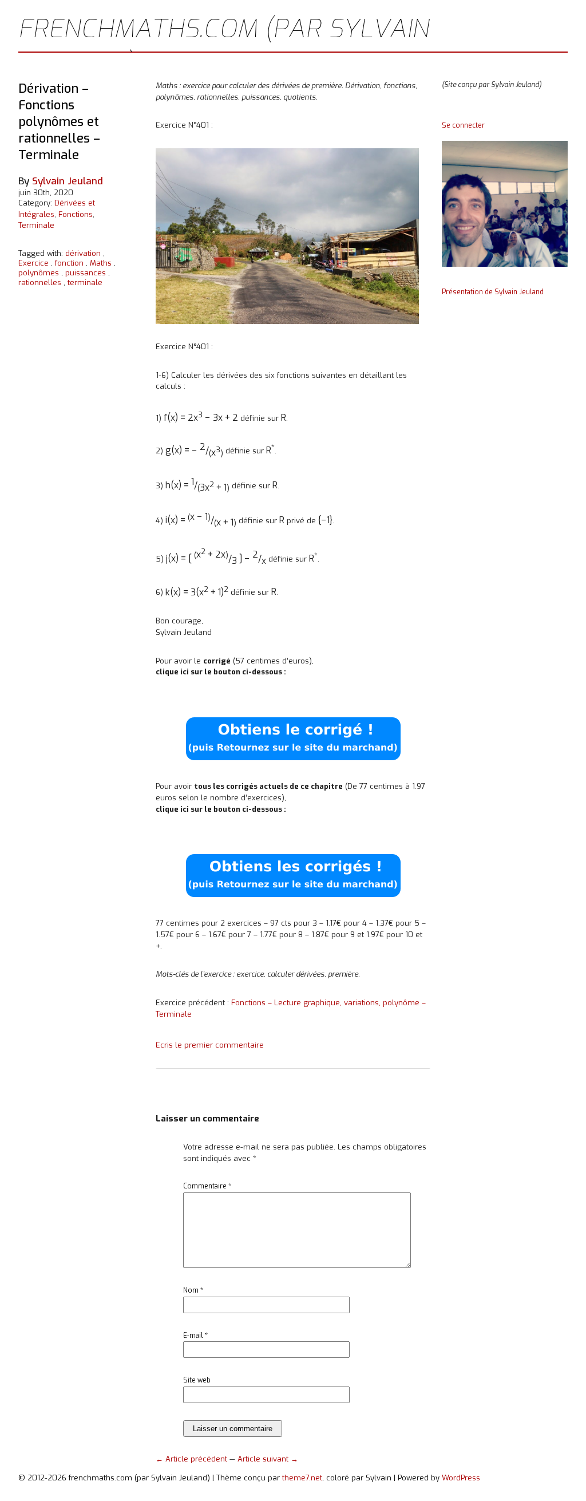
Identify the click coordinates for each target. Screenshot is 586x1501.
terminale (85, 282)
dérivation (83, 253)
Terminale (36, 225)
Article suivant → (267, 1459)
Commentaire (207, 1186)
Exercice (33, 263)
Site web (197, 1380)
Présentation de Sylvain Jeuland (493, 292)
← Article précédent (192, 1459)
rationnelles (39, 282)
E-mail (195, 1335)
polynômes (38, 273)
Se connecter (463, 125)
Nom (193, 1290)
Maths (101, 263)
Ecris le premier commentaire (210, 1045)
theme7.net (302, 1478)
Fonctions (75, 214)
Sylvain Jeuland (67, 181)
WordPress (461, 1478)
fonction (69, 263)
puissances (85, 273)
